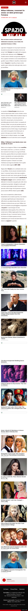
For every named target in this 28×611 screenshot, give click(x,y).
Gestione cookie (24, 609)
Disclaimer (22, 589)
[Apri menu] (25, 2)
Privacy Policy (13, 589)
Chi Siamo (5, 589)
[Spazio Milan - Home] (14, 2)
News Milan (4, 7)
